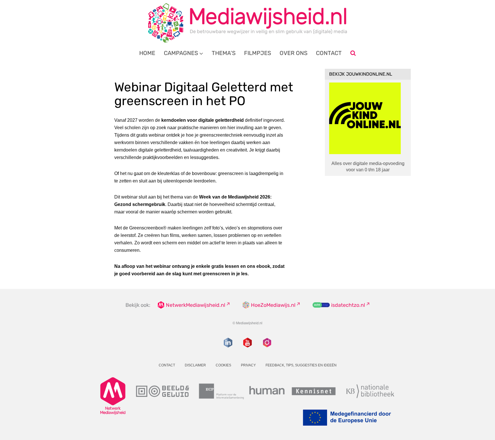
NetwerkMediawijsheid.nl (195, 305)
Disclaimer (195, 365)
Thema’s (223, 53)
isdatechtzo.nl (348, 305)
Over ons (293, 53)
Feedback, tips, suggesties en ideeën (301, 365)
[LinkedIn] (228, 342)
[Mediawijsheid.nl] (247, 23)
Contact (329, 53)
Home (147, 53)
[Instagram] (267, 342)
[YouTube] (247, 342)
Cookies (223, 365)
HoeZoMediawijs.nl (273, 305)
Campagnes (181, 53)
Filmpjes (257, 53)
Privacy (248, 365)
